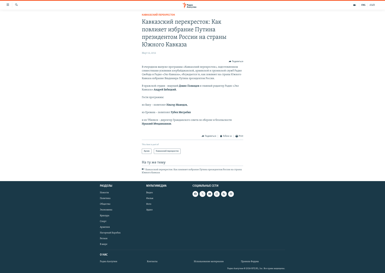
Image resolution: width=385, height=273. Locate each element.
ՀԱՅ (372, 5)
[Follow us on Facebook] (195, 194)
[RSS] (224, 194)
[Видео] (354, 5)
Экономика (106, 210)
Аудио (149, 210)
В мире (103, 244)
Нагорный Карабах (110, 233)
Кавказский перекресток (158, 15)
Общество (105, 204)
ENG (363, 5)
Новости (104, 193)
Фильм (149, 198)
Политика (105, 198)
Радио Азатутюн (108, 262)
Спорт (103, 221)
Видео (149, 193)
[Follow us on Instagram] (217, 194)
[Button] (236, 61)
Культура (104, 215)
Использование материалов (209, 262)
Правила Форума (250, 262)
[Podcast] (231, 194)
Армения (105, 227)
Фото (148, 204)
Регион (104, 238)
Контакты (152, 262)
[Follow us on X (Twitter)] (202, 194)
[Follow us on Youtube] (210, 194)
